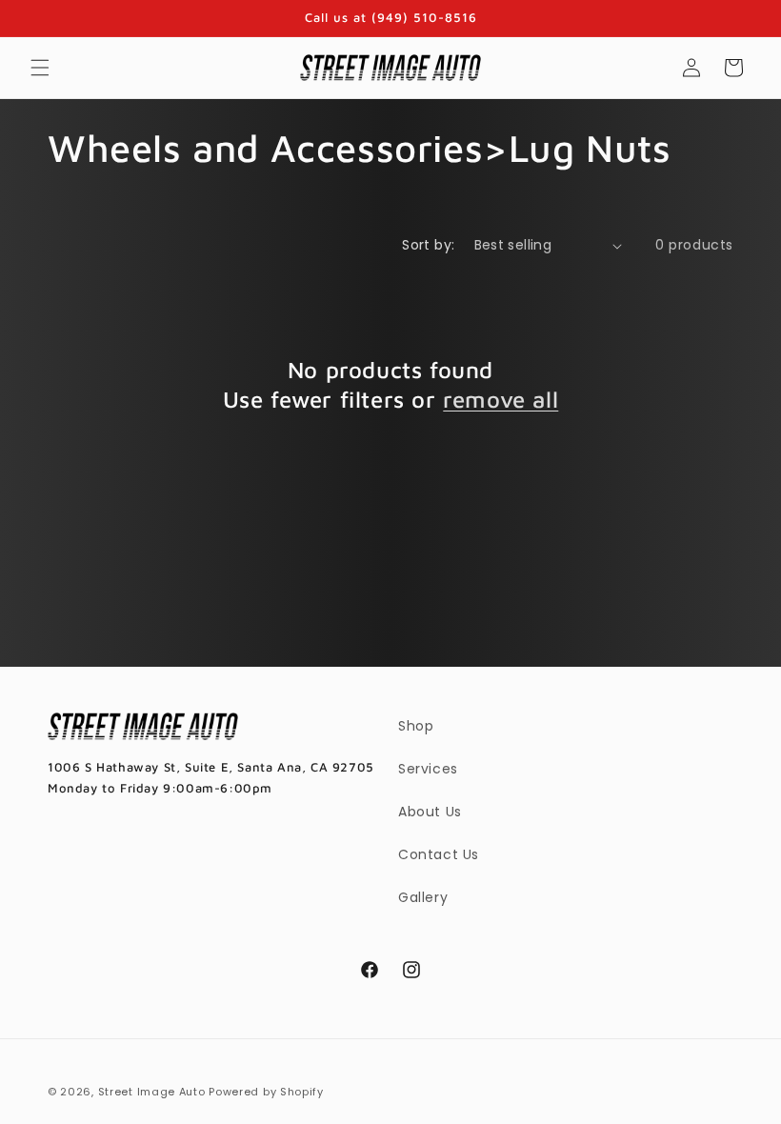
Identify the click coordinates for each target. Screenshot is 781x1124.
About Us (430, 811)
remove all (500, 399)
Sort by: (428, 244)
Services (428, 768)
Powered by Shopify (266, 1091)
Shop (415, 725)
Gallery (423, 897)
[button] (40, 68)
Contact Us (438, 854)
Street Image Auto (152, 1091)
